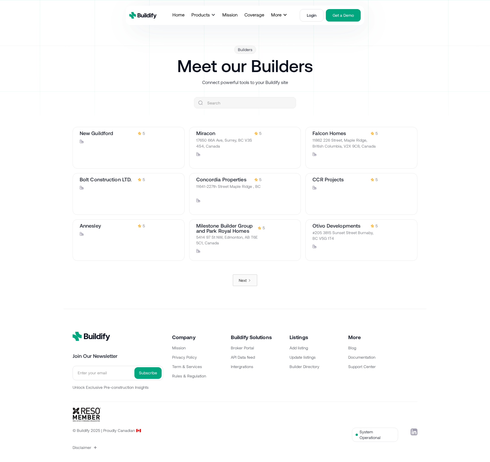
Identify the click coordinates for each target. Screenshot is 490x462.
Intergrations (242, 366)
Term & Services (187, 366)
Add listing (299, 347)
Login (311, 15)
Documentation (361, 357)
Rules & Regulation (189, 375)
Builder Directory (304, 366)
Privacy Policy (184, 357)
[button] (203, 14)
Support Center (362, 366)
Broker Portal (242, 347)
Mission (179, 347)
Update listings (303, 357)
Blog (352, 347)
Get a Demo (343, 15)
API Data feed (243, 357)
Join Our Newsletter (95, 356)
